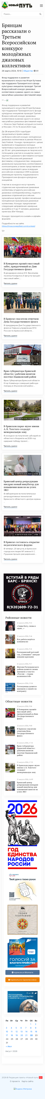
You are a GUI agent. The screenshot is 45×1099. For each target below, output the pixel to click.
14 (26, 1031)
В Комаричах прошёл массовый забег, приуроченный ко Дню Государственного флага (21, 266)
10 (7, 1031)
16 (36, 1031)
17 (7, 1035)
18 (12, 1035)
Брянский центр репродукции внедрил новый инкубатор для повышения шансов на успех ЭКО (21, 486)
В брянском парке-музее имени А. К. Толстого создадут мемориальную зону (21, 429)
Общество (28, 71)
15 (31, 1031)
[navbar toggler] (41, 5)
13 (22, 1031)
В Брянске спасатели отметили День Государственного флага (21, 320)
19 (17, 1035)
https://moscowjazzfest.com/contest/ (18, 226)
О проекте (15, 1081)
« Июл (9, 1046)
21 (26, 1035)
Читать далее (10, 283)
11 (11, 1031)
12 (17, 1031)
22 (31, 1035)
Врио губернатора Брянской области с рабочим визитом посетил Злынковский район (20, 373)
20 (22, 1035)
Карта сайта (27, 1081)
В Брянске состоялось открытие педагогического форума (22, 543)
